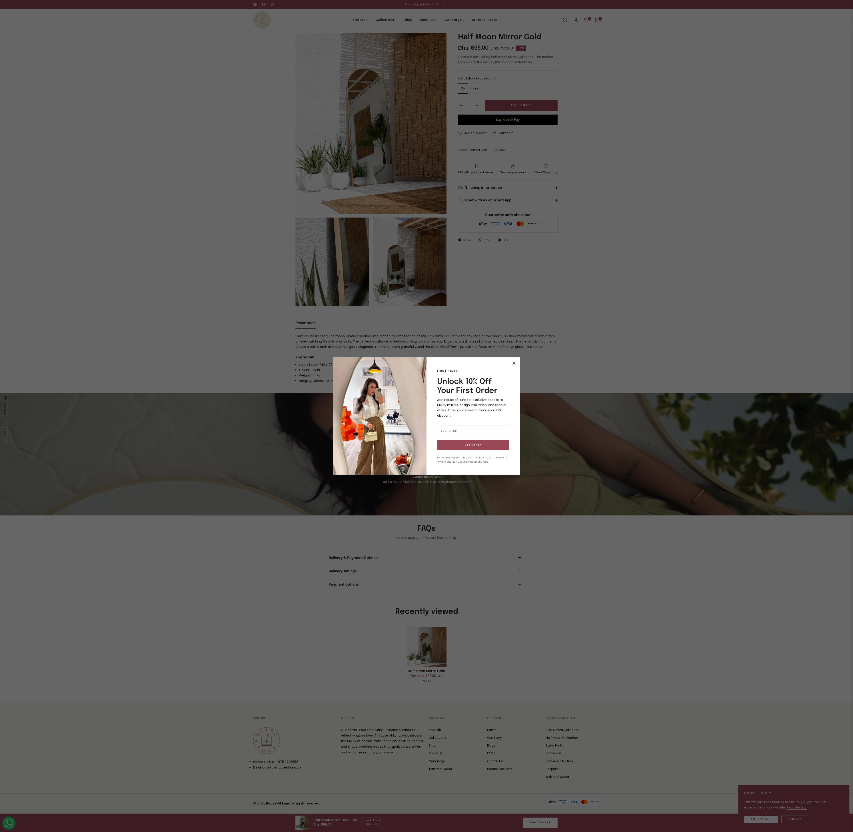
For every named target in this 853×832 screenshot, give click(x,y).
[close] (514, 363)
